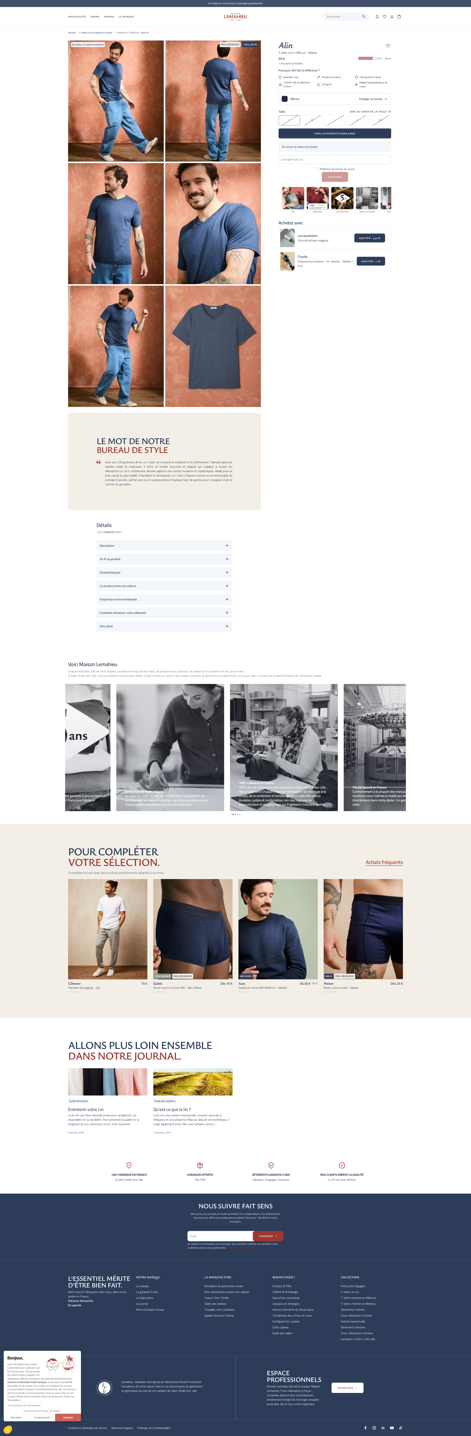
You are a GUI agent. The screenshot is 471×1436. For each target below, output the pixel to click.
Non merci (16, 1417)
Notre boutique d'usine (150, 1309)
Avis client (106, 626)
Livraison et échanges (286, 1303)
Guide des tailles (282, 1333)
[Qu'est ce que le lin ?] (193, 1081)
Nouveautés (77, 16)
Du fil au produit (110, 559)
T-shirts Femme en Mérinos (358, 1303)
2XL (380, 120)
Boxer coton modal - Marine (341, 987)
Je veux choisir (42, 1417)
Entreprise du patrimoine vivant (223, 1286)
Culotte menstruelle (353, 1321)
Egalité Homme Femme (219, 1315)
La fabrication (144, 1298)
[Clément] (107, 929)
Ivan (241, 983)
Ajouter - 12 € (370, 261)
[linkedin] (383, 1428)
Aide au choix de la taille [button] (370, 111)
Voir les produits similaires (334, 133)
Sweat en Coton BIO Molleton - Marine (262, 987)
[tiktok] (401, 1428)
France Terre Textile (216, 1298)
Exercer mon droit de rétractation (293, 1309)
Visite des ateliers (215, 1303)
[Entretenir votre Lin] (107, 1081)
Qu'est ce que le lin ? (172, 1109)
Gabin (157, 983)
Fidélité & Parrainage (285, 1292)
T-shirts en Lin (350, 1292)
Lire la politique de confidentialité (24, 1405)
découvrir (347, 1388)
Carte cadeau (280, 1327)
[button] (7, 1429)
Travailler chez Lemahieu (219, 1309)
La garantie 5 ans (147, 1292)
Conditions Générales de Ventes (87, 1428)
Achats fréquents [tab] (384, 862)
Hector (329, 983)
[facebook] (365, 1428)
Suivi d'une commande (286, 1298)
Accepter (68, 1417)
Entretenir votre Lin (86, 1109)
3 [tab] (235, 814)
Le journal (142, 1303)
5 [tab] (240, 814)
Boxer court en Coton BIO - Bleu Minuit (177, 987)
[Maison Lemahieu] (235, 17)
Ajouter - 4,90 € (369, 238)
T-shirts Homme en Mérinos (358, 1298)
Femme (95, 16)
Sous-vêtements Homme (357, 1333)
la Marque (126, 16)
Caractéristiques (110, 572)
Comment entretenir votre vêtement (123, 612)
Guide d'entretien (78, 1101)
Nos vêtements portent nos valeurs (226, 1292)
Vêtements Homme (353, 1327)
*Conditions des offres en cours (292, 1315)
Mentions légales (122, 1428)
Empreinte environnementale (118, 599)
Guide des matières (164, 1101)
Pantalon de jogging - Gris (84, 987)
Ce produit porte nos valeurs (118, 586)
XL (357, 120)
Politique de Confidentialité (154, 1428)
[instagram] (374, 1428)
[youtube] (392, 1428)
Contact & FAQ (281, 1286)
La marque (142, 1286)
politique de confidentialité (240, 1247)
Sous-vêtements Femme (356, 1315)
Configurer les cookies (286, 1321)
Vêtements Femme (353, 1309)
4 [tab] (238, 814)
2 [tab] (233, 814)
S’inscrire (268, 1236)
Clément (74, 983)
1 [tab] (231, 814)
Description (107, 545)
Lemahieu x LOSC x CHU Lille (358, 1339)
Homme (109, 16)
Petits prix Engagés (353, 1286)
